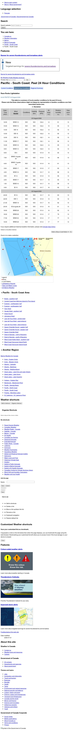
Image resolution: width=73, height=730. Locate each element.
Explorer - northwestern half (13, 304)
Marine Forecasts (9, 42)
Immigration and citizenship (13, 676)
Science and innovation (11, 703)
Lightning (7, 446)
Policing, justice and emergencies (15, 695)
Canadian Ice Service (11, 437)
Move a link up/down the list (15, 509)
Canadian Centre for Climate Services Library (18, 470)
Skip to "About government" (13, 4)
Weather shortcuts (18, 78)
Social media (8, 717)
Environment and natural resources (15, 688)
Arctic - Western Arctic (11, 362)
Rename (3, 488)
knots (16, 113)
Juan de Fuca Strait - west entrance (15, 325)
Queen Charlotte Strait (11, 332)
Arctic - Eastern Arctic (11, 359)
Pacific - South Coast (11, 44)
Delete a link (10, 506)
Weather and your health (12, 474)
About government (10, 666)
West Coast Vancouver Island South (15, 345)
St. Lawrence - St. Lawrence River (15, 395)
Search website (6, 25)
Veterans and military (11, 707)
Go (27, 80)
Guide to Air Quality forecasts (13, 468)
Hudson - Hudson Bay (11, 380)
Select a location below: (9, 230)
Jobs (5, 674)
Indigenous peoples (10, 705)
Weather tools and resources (13, 652)
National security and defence (13, 690)
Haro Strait (7, 309)
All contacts (8, 662)
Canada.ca (7, 36)
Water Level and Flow (11, 458)
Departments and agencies (12, 664)
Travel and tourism (10, 678)
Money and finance (10, 701)
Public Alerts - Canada (11, 444)
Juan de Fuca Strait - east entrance (15, 321)
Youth (6, 709)
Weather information (10, 38)
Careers (6, 654)
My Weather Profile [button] (7, 78)
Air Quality (7, 435)
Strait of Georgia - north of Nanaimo (15, 335)
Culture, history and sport (12, 692)
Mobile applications (10, 719)
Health (6, 684)
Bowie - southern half (11, 299)
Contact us (7, 650)
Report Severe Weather (11, 425)
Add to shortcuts (5, 403)
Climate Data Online (49, 227)
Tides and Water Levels (9, 286)
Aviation (6, 462)
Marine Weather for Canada (9, 356)
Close (2, 540)
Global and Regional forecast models (16, 454)
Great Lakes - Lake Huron (12, 374)
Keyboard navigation (12, 515)
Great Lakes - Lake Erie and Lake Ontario (17, 372)
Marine (6, 40)
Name (3, 482)
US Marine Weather (8, 288)
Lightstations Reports (8, 284)
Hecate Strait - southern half (13, 311)
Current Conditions (7, 88)
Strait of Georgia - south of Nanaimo (15, 337)
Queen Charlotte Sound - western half (16, 330)
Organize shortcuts (17, 403)
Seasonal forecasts (10, 439)
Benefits (6, 682)
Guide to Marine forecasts (12, 466)
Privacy (6, 725)
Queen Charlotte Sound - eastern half (16, 327)
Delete (3, 490)
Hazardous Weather (10, 452)
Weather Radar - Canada (12, 429)
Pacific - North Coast (10, 388)
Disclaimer (37, 107)
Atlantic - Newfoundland (11, 369)
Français (7, 13)
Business (7, 680)
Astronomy (7, 456)
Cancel (7, 485)
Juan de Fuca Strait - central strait (14, 319)
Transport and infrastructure (13, 697)
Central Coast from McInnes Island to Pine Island (19, 301)
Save (2, 485)
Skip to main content (10, 2)
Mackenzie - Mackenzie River (13, 383)
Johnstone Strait (9, 316)
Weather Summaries (10, 450)
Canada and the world (11, 699)
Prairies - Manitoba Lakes (12, 393)
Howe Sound (8, 314)
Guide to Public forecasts (12, 464)
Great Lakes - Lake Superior (13, 377)
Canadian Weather (10, 427)
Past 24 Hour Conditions (22, 88)
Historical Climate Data (11, 460)
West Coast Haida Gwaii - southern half (16, 340)
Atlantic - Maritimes (10, 367)
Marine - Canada (9, 433)
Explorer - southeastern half (13, 306)
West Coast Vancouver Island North (15, 342)
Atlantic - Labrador (10, 364)
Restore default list (12, 518)
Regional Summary (37, 88)
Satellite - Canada (10, 431)
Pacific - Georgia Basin (11, 385)
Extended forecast (10, 442)
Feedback (10, 632)
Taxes (6, 686)
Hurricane (7, 448)
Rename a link (10, 512)
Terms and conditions (11, 723)
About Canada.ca (9, 721)
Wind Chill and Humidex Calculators (15, 472)
